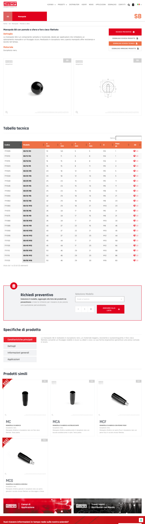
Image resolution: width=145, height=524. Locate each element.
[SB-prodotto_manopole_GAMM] (37, 59)
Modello (89, 294)
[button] (20, 144)
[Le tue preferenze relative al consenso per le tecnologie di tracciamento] (141, 520)
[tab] (20, 339)
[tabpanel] (90, 350)
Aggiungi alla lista (109, 309)
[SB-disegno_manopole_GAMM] (107, 59)
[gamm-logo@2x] (10, 2)
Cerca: (112, 138)
